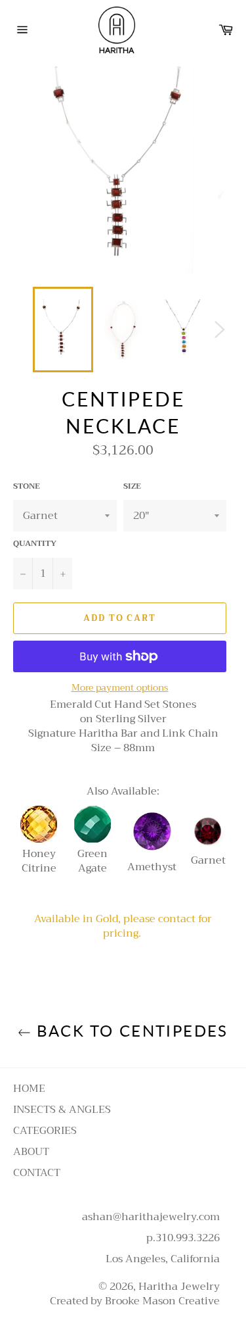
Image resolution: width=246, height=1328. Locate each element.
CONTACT (36, 1173)
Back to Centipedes (129, 1030)
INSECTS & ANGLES (62, 1109)
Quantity (34, 543)
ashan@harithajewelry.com (151, 1217)
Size (132, 486)
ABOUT (31, 1152)
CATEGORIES (45, 1130)
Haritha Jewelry (179, 1286)
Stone (26, 486)
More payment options (120, 687)
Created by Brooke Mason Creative (135, 1301)
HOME (29, 1088)
